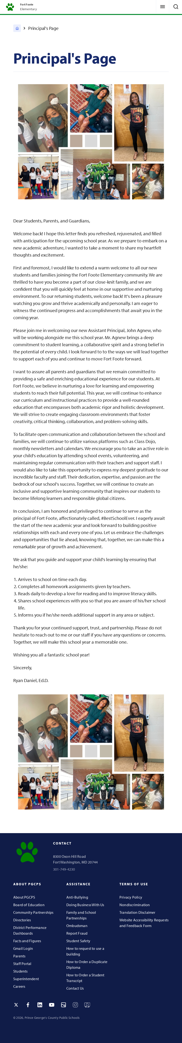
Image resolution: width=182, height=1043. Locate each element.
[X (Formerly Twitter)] (16, 1005)
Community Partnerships (33, 912)
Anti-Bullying (77, 897)
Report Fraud (77, 933)
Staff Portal (22, 963)
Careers (19, 986)
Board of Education (29, 904)
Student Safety (78, 940)
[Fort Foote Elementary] (17, 28)
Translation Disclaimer (137, 912)
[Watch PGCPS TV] (87, 1005)
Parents (19, 956)
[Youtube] (52, 1005)
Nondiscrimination (134, 904)
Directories (22, 920)
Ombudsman (76, 925)
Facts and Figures (27, 940)
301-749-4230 (64, 869)
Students (20, 971)
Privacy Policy (130, 897)
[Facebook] (28, 1005)
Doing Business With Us (85, 904)
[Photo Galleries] (63, 1005)
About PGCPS (24, 897)
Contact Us (75, 988)
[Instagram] (75, 1005)
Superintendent (26, 978)
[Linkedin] (40, 1005)
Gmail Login (23, 948)
